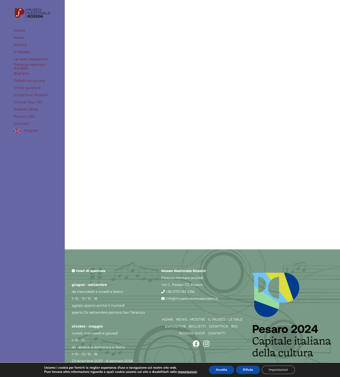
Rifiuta (248, 370)
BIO (234, 326)
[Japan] (268, 120)
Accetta (221, 370)
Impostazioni (278, 370)
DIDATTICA (218, 326)
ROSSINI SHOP (192, 333)
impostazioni (187, 372)
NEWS (181, 319)
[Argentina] (136, 20)
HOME (167, 319)
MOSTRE (197, 319)
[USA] (136, 120)
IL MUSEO (217, 319)
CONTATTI (217, 333)
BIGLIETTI (197, 326)
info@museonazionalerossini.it (191, 298)
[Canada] (268, 20)
